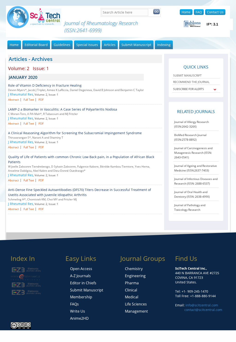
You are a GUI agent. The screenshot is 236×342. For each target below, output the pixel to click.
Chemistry (134, 268)
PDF (41, 100)
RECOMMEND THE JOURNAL (191, 82)
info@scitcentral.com (201, 305)
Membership (81, 296)
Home (186, 12)
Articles (109, 45)
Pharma (132, 282)
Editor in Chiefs (83, 282)
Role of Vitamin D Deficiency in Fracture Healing (45, 85)
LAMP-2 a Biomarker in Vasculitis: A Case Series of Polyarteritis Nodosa (62, 109)
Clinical (131, 290)
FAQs (74, 304)
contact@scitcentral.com (203, 310)
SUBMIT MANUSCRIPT (187, 75)
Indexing (164, 45)
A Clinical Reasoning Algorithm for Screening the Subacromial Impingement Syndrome (75, 133)
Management (136, 311)
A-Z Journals (80, 275)
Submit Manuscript (136, 45)
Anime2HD (79, 318)
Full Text (29, 100)
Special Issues (87, 45)
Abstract (13, 100)
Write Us (77, 311)
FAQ (199, 12)
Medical (131, 296)
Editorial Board (36, 45)
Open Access (81, 268)
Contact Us (215, 12)
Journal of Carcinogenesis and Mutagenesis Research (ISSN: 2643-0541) (193, 152)
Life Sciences (136, 304)
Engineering (135, 275)
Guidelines (62, 45)
